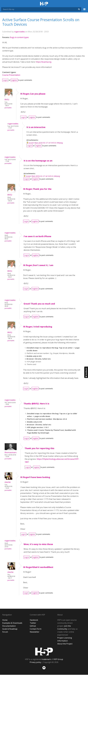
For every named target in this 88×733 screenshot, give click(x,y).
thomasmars (10, 452)
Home (4, 620)
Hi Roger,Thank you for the (37, 189)
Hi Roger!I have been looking (35, 477)
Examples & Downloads (12, 623)
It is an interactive (35, 127)
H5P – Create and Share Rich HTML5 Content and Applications (44, 4)
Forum (5, 632)
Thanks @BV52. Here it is (36, 403)
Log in (5, 80)
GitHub (33, 626)
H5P (44, 651)
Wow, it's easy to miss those (38, 544)
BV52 (7, 99)
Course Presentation (11, 75)
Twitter (33, 623)
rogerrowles (19, 31)
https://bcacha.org (43, 62)
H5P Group (58, 659)
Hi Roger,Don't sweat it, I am (38, 265)
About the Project (64, 643)
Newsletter (34, 632)
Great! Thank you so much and (39, 303)
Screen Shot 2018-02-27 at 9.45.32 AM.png (46, 143)
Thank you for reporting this (39, 448)
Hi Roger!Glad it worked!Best (38, 567)
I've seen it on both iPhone (37, 236)
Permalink (8, 108)
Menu (84, 10)
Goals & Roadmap (9, 629)
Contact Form (35, 629)
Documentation (9, 626)
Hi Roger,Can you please (32, 93)
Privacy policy (35, 662)
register (14, 80)
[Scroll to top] (44, 669)
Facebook (34, 620)
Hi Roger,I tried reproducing (37, 326)
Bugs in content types (19, 37)
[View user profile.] (8, 96)
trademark (46, 659)
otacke (8, 482)
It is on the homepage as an (38, 160)
